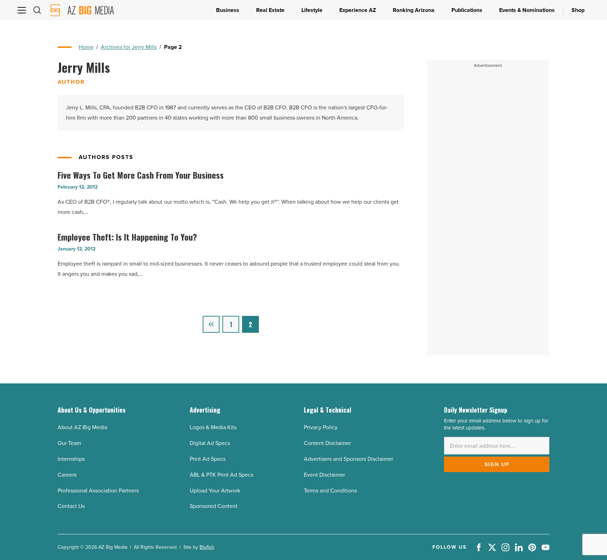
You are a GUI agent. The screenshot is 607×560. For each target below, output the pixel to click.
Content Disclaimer (327, 443)
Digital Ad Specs (210, 443)
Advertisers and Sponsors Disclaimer (348, 459)
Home (86, 47)
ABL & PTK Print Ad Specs (221, 475)
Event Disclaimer (324, 475)
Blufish (207, 547)
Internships (71, 459)
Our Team (69, 443)
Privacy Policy (321, 427)
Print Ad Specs (208, 459)
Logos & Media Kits (213, 427)
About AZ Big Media (82, 427)
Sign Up (496, 464)
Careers (67, 475)
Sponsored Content (213, 506)
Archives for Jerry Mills (129, 47)
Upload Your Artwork (215, 490)
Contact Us (71, 506)
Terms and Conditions (330, 490)
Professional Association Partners (98, 490)
